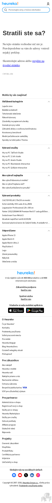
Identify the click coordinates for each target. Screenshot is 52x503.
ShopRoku (6, 447)
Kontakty (6, 327)
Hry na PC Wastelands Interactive (16, 164)
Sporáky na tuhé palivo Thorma (15, 140)
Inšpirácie (6, 458)
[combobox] (26, 10)
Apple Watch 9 (8, 239)
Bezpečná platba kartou (12, 387)
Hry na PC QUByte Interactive (14, 167)
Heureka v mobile (9, 369)
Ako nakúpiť (7, 365)
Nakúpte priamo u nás (11, 376)
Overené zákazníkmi (10, 443)
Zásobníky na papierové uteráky (15, 121)
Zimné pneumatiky (9, 254)
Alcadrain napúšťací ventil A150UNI (16, 219)
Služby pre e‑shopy (10, 410)
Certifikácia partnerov (11, 454)
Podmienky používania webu (31, 485)
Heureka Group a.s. (30, 482)
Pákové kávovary (9, 117)
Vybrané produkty (11, 195)
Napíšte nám (26, 290)
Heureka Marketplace (11, 413)
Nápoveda (6, 432)
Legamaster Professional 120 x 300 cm (17, 207)
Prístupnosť (7, 354)
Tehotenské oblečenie (11, 114)
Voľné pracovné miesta (11, 335)
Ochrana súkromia (9, 384)
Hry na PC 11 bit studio (11, 156)
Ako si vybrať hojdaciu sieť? (13, 184)
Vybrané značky (10, 147)
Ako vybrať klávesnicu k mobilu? (15, 180)
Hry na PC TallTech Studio (12, 152)
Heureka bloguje (9, 343)
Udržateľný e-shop (10, 462)
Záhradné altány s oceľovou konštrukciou (19, 128)
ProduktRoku (7, 451)
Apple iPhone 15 (8, 235)
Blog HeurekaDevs (10, 346)
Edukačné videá (8, 428)
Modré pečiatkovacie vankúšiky (15, 136)
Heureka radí (7, 372)
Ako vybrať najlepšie (12, 175)
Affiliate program (9, 425)
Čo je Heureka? (8, 324)
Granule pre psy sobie (11, 125)
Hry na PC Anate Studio (12, 160)
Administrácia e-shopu (11, 402)
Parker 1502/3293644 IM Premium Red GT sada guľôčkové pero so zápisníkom (26, 211)
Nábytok (5, 258)
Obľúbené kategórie (12, 101)
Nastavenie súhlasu (10, 380)
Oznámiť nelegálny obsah (12, 350)
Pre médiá (6, 339)
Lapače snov (7, 106)
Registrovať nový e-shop (12, 406)
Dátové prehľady (9, 421)
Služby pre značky (9, 417)
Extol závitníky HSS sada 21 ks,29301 (17, 204)
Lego (4, 250)
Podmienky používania (11, 331)
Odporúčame (8, 230)
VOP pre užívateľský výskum (13, 391)
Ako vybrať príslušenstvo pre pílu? (16, 187)
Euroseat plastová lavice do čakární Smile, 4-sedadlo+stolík (26, 222)
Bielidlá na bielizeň (9, 110)
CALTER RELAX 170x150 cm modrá (16, 200)
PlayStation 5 (7, 246)
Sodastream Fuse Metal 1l (12, 215)
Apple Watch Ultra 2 (10, 242)
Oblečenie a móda (9, 261)
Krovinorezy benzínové (11, 132)
